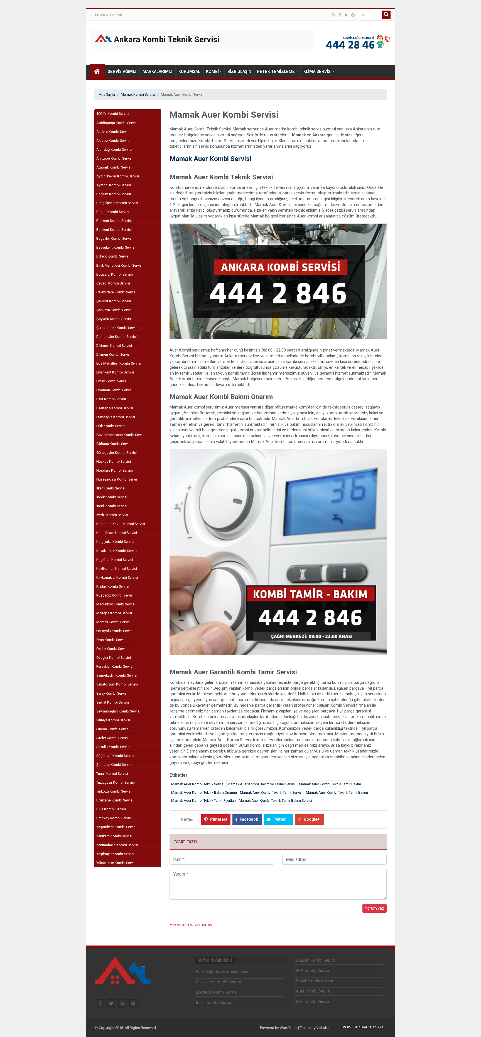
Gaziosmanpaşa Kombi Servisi (120, 435)
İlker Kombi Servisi (110, 488)
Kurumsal (189, 71)
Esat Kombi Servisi (111, 399)
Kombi (212, 71)
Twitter (279, 819)
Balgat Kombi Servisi (112, 212)
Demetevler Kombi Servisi (116, 337)
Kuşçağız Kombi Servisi (115, 595)
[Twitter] (346, 15)
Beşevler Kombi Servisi (114, 238)
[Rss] (334, 15)
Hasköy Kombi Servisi (113, 461)
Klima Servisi (317, 71)
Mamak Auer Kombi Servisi (210, 159)
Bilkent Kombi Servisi (112, 256)
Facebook (249, 819)
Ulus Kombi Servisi (111, 809)
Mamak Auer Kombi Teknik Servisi (197, 784)
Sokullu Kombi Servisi (113, 747)
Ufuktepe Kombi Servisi (114, 800)
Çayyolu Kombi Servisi (114, 319)
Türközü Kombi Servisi (113, 791)
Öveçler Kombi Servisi (113, 657)
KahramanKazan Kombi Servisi (120, 524)
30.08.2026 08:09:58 (106, 15)
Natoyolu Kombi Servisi (114, 631)
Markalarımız (158, 71)
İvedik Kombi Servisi (112, 515)
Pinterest (218, 819)
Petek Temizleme (276, 71)
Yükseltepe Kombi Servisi (116, 863)
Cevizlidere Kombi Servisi (116, 292)
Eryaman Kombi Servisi (114, 390)
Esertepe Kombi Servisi (114, 408)
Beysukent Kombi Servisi (115, 247)
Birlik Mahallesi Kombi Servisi (119, 265)
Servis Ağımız (122, 71)
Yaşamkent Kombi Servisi (116, 827)
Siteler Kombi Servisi (112, 738)
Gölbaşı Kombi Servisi (113, 444)
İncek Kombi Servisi (111, 497)
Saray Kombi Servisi (111, 693)
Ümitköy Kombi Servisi (114, 818)
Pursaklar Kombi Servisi (114, 666)
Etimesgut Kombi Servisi (115, 417)
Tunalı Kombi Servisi (112, 773)
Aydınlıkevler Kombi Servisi (117, 176)
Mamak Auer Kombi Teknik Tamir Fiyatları (203, 800)
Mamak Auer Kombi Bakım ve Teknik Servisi (261, 784)
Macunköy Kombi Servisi (115, 604)
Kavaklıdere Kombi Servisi (116, 551)
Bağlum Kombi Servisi (113, 194)
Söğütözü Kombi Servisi (115, 756)
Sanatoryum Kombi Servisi (117, 684)
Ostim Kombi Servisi (112, 649)
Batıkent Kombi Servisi (114, 221)
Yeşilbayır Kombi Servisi (115, 854)
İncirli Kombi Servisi (111, 506)
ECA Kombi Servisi (312, 970)
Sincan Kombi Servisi (112, 729)
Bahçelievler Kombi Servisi (117, 203)
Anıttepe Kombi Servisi (114, 158)
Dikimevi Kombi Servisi (114, 345)
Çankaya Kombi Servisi (114, 310)
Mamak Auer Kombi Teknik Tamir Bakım (330, 784)
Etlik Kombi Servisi (110, 426)
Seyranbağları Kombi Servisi (118, 711)
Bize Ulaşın (239, 71)
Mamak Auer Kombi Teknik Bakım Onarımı (204, 792)
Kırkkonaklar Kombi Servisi (117, 577)
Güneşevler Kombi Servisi (116, 453)
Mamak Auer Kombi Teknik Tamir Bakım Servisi (275, 800)
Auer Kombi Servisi (313, 991)
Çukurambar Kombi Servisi (117, 328)
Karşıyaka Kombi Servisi (115, 541)
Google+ (312, 819)
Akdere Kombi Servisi (113, 132)
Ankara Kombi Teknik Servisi (166, 39)
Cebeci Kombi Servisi (113, 283)
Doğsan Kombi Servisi (315, 960)
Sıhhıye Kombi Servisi (113, 720)
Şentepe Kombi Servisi (114, 765)
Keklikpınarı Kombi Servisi (116, 568)
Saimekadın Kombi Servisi (116, 675)
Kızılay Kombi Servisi (112, 586)
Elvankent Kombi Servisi (115, 372)
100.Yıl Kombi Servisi (112, 114)
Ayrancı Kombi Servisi (113, 185)
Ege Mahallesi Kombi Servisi (118, 363)
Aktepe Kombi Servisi (113, 140)
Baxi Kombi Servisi (312, 1001)
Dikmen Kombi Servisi (113, 354)
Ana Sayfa (107, 94)
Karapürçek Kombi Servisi (116, 533)
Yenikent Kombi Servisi (114, 836)
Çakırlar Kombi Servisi (113, 301)
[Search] (386, 15)
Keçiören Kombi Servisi (114, 560)
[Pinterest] (353, 15)
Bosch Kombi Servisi (314, 981)
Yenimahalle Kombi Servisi (117, 845)
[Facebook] (340, 15)
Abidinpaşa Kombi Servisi (117, 123)
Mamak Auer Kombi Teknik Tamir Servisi (271, 792)
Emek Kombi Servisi (111, 381)
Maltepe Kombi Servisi (114, 613)
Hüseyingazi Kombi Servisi (117, 479)
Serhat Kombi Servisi (112, 702)
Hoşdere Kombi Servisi (114, 470)
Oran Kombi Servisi (111, 640)
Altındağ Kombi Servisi (114, 149)
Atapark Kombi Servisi (113, 167)
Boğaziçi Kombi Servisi (114, 274)
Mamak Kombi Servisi (138, 94)
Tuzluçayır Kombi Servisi (115, 782)
